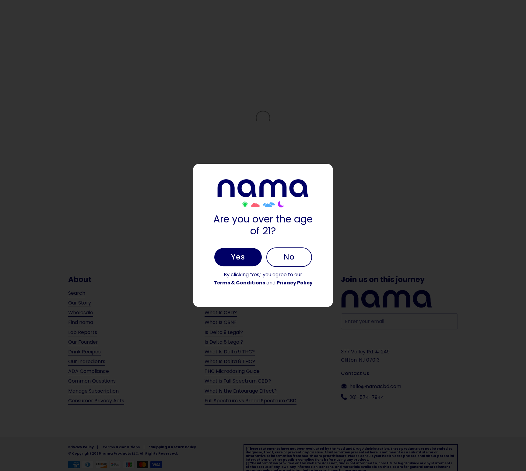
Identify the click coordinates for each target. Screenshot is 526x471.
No (289, 257)
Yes (238, 257)
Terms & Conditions (239, 282)
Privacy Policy (295, 282)
